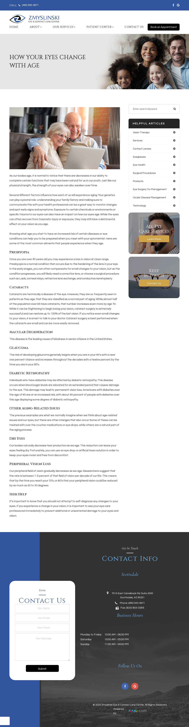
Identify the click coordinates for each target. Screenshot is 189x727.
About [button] (35, 27)
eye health (139, 165)
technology (139, 205)
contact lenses (142, 148)
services (138, 140)
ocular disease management (149, 197)
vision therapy (141, 132)
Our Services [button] (63, 27)
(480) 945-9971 (136, 603)
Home (13, 27)
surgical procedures (144, 173)
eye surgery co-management (150, 189)
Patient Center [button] (99, 27)
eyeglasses (139, 157)
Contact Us (134, 27)
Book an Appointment (163, 27)
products (138, 181)
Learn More (154, 239)
